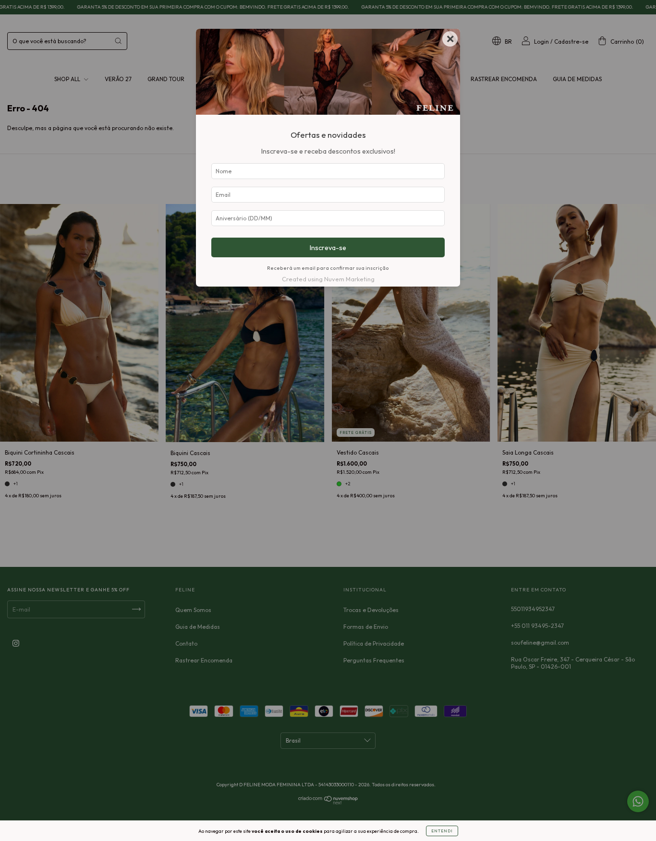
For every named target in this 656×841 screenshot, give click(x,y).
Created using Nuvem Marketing (328, 279)
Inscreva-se (328, 247)
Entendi (442, 831)
